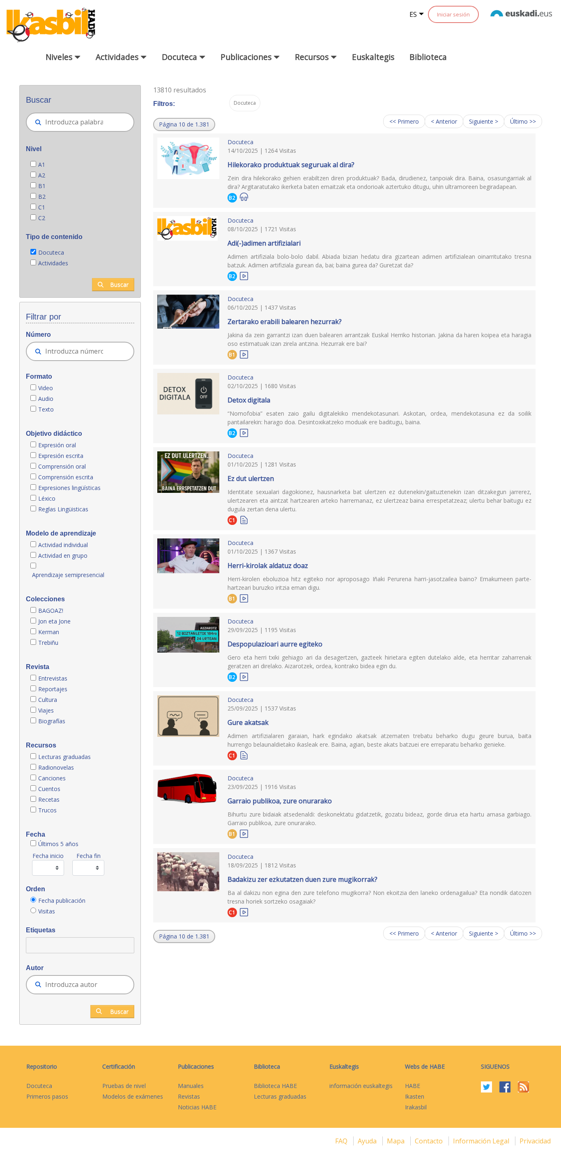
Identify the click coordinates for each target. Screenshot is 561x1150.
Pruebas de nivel (124, 1086)
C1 (41, 207)
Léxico (46, 498)
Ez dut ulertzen (251, 478)
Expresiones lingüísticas (69, 488)
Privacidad (535, 1140)
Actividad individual (63, 545)
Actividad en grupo (62, 555)
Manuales (191, 1086)
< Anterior (444, 121)
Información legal (482, 1140)
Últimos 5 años (58, 844)
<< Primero (404, 121)
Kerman (48, 632)
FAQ (342, 1140)
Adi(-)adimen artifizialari (264, 243)
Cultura (47, 700)
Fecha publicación (61, 900)
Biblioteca (428, 56)
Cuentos (49, 789)
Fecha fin (88, 856)
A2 (41, 175)
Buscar (119, 284)
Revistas (189, 1096)
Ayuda (368, 1140)
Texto (46, 409)
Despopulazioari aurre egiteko (275, 644)
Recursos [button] (313, 56)
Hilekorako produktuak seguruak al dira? (291, 164)
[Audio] (244, 197)
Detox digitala (249, 400)
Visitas (46, 911)
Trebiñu (48, 642)
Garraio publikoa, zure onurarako (280, 800)
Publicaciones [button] (247, 56)
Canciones (52, 778)
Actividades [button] (118, 56)
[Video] (244, 275)
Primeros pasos (47, 1096)
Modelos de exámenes (132, 1096)
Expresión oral (57, 445)
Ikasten (414, 1096)
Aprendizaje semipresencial (68, 575)
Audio (45, 398)
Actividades (53, 263)
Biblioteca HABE (275, 1086)
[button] (184, 124)
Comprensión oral (62, 466)
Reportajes (52, 689)
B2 (42, 196)
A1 (41, 164)
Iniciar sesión (453, 14)
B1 (42, 186)
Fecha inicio (48, 856)
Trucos (47, 810)
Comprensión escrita (65, 477)
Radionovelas (56, 767)
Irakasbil (416, 1107)
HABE (412, 1086)
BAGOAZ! (50, 610)
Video (45, 388)
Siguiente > (483, 121)
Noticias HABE (197, 1107)
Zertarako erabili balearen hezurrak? (285, 321)
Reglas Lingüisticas (63, 509)
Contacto (429, 1140)
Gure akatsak (248, 722)
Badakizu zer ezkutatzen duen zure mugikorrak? (302, 879)
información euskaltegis (361, 1086)
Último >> (523, 121)
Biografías (52, 721)
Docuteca (51, 252)
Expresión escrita (60, 456)
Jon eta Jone (54, 621)
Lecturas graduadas (64, 757)
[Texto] (244, 519)
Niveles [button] (60, 56)
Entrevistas (52, 678)
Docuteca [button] (180, 56)
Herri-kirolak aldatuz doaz (268, 565)
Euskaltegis (373, 56)
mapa (396, 1140)
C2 (41, 218)
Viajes (46, 710)
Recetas (49, 799)
